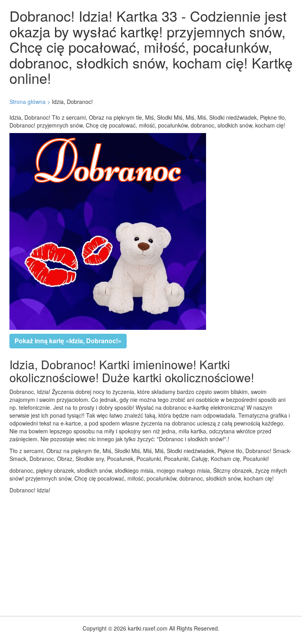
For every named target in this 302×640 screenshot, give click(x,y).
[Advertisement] (151, 553)
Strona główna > (29, 101)
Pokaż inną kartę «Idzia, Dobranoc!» (68, 340)
